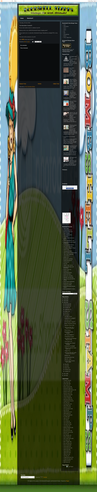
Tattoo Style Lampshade (68, 254)
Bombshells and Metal (68, 258)
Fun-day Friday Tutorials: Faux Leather (70, 361)
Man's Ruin (65, 429)
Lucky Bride (65, 426)
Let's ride (65, 419)
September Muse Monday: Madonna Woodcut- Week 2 (73, 80)
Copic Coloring (66, 233)
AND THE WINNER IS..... (70, 334)
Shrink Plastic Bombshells (68, 281)
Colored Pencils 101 (67, 230)
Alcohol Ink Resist (67, 274)
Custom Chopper (66, 397)
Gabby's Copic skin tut (68, 265)
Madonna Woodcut (67, 427)
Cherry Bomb (66, 396)
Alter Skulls (65, 385)
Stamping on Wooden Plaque (69, 247)
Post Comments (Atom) (30, 86)
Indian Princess (66, 411)
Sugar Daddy (66, 451)
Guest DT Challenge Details (68, 50)
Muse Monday (66, 435)
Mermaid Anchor (66, 430)
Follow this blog (69, 188)
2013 (65, 300)
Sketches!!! (30, 18)
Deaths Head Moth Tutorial (70, 323)
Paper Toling (66, 228)
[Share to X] (38, 41)
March (66, 367)
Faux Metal (65, 236)
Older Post (56, 83)
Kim (64, 31)
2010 (65, 375)
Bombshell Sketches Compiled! (69, 332)
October (67, 307)
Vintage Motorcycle (67, 457)
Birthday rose (67, 355)
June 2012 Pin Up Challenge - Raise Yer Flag (71, 339)
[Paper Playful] (69, 466)
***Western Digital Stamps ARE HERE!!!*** (73, 126)
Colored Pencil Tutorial (69, 336)
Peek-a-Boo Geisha (67, 438)
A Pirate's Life (66, 380)
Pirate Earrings (68, 330)
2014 (65, 298)
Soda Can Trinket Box (68, 231)
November (67, 305)
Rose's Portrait (66, 444)
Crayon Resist (66, 255)
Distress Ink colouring (67, 275)
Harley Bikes (66, 405)
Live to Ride (65, 421)
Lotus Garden (66, 422)
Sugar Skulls (66, 452)
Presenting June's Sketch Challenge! (70, 344)
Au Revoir (71, 90)
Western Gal (66, 460)
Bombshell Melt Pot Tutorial (69, 288)
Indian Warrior (66, 413)
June (66, 314)
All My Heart (66, 383)
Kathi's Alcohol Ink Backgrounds (70, 252)
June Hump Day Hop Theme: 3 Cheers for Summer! (71, 353)
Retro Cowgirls (66, 441)
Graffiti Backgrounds (67, 260)
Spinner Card (66, 249)
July (66, 313)
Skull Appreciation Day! (69, 357)
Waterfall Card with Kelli (68, 277)
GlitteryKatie (66, 26)
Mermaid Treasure (67, 432)
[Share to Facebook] (39, 41)
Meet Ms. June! (68, 359)
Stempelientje (66, 34)
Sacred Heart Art (66, 447)
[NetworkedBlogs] (70, 186)
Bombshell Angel (66, 388)
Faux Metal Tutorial (71, 68)
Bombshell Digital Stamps (68, 389)
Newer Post (22, 83)
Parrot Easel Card (68, 341)
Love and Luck (66, 424)
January (67, 371)
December (67, 304)
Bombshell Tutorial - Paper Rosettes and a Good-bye (73, 147)
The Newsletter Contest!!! (70, 321)
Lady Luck (65, 418)
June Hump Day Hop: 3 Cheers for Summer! (69, 328)
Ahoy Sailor (65, 382)
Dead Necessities (67, 399)
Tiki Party (65, 455)
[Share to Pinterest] (40, 41)
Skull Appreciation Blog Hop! (73, 158)
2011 (65, 373)
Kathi (25, 41)
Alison (64, 28)
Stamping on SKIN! (67, 284)
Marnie (64, 35)
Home (22, 18)
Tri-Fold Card (66, 262)
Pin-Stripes (65, 440)
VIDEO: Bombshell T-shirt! (68, 240)
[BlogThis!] (36, 41)
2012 (65, 302)
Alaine (64, 29)
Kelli (64, 32)
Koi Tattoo (65, 416)
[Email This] (35, 41)
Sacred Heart (66, 446)
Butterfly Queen (66, 393)
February (67, 369)
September (67, 309)
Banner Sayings (66, 386)
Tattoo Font (65, 454)
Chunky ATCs (66, 271)
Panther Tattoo (66, 436)
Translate (45, 477)
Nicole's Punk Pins (67, 269)
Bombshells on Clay (67, 283)
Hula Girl (65, 410)
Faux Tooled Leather (67, 234)
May (66, 364)
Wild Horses (65, 462)
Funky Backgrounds (67, 272)
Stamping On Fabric (67, 251)
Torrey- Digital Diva (67, 37)
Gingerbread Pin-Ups (67, 400)
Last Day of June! (68, 316)
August (66, 311)
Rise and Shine (66, 443)
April (66, 366)
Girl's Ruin (65, 402)
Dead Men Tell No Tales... (70, 325)
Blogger (67, 480)
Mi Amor (65, 433)
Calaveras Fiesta (66, 394)
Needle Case (66, 257)
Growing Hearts (66, 404)
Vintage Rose (67, 350)
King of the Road (66, 415)
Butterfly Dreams (66, 391)
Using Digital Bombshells (68, 244)
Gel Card (65, 263)
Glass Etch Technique (68, 246)
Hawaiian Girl (66, 407)
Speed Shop (66, 449)
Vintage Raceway (67, 458)
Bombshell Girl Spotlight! (70, 346)
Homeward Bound (67, 408)
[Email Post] (33, 41)
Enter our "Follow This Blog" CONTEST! (72, 102)
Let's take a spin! (68, 320)
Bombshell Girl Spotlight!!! (70, 318)
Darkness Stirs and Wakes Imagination (73, 113)
